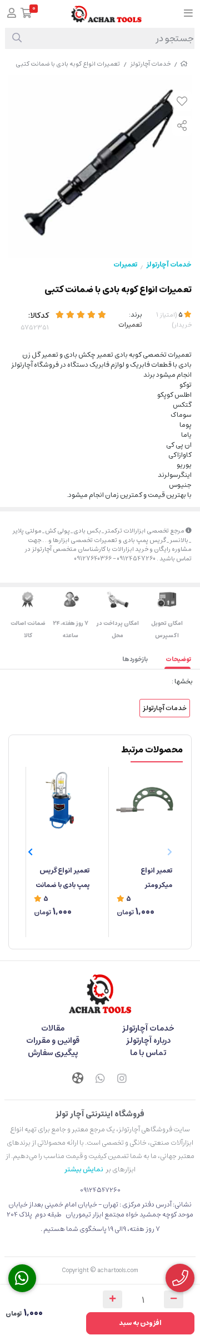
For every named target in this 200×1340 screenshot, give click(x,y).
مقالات (52, 1028)
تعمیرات (125, 264)
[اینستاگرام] (122, 1079)
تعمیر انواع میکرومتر (156, 878)
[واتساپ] (100, 1079)
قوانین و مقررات (52, 1040)
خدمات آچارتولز (150, 63)
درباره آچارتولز (148, 1040)
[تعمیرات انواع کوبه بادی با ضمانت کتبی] (100, 993)
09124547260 (100, 1190)
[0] (26, 14)
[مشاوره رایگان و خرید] (180, 1278)
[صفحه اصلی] (184, 63)
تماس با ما (148, 1053)
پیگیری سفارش (53, 1053)
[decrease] (173, 1299)
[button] (30, 852)
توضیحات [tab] (178, 659)
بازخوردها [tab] (135, 659)
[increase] (112, 1299)
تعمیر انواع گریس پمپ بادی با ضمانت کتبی (62, 879)
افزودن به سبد (140, 1323)
